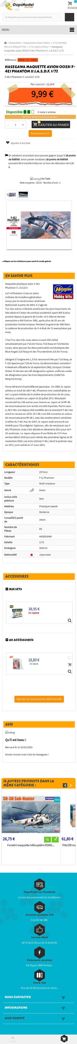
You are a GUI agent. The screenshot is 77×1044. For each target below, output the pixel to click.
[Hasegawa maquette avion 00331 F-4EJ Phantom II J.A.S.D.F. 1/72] (11, 195)
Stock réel (39, 983)
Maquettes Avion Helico (37, 42)
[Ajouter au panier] (70, 664)
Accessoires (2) (40, 133)
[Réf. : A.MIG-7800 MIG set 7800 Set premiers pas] (70, 621)
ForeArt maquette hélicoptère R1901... (31, 845)
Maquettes (15, 42)
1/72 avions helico (39, 46)
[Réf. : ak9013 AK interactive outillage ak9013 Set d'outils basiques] (70, 671)
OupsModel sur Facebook (40, 892)
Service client (39, 937)
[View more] (47, 840)
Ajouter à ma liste (20, 143)
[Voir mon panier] (64, 1039)
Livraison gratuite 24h (39, 915)
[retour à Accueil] (5, 42)
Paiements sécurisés (39, 960)
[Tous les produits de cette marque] (63, 291)
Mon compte (14, 1018)
